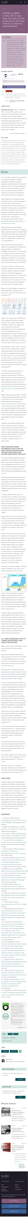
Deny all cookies (14, 1206)
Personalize (14, 1211)
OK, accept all (14, 1201)
